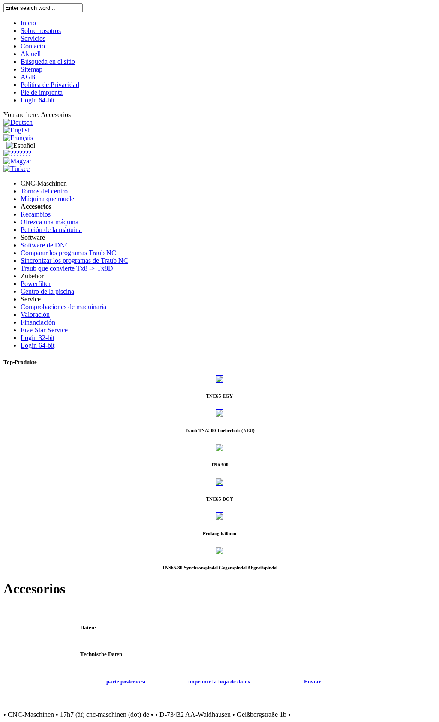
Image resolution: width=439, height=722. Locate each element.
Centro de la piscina (47, 291)
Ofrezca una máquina (49, 222)
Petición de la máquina (51, 229)
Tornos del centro (44, 191)
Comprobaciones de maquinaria (63, 306)
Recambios (36, 214)
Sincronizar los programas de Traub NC (74, 260)
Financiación (38, 322)
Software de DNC (45, 245)
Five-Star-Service (44, 330)
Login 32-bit (37, 337)
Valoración (35, 314)
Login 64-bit (37, 345)
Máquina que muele (47, 198)
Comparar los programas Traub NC (68, 252)
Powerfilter (36, 283)
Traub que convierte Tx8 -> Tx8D (67, 268)
